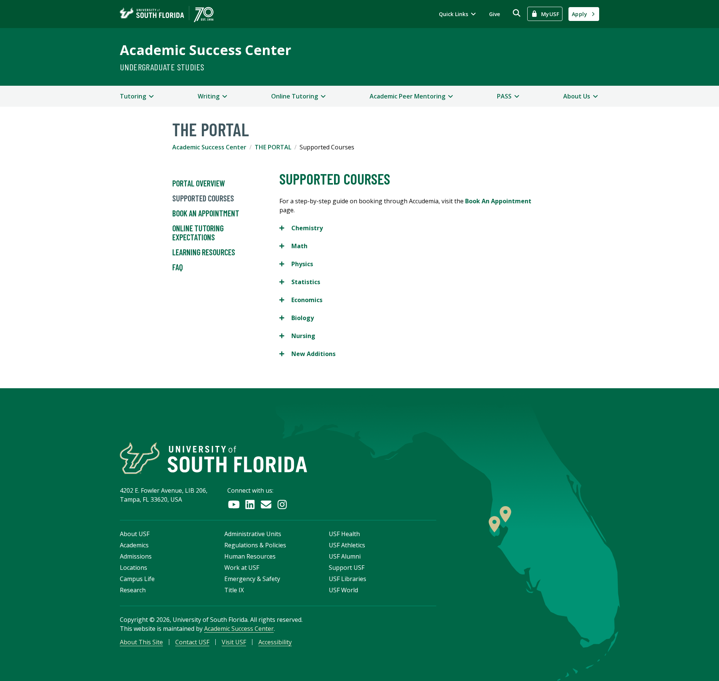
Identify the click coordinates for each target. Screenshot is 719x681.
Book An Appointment (205, 213)
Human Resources (250, 556)
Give (494, 14)
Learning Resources (203, 251)
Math (293, 246)
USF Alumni (345, 556)
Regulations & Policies (255, 545)
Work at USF (241, 567)
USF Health (344, 534)
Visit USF (234, 642)
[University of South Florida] (213, 458)
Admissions (136, 556)
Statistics (299, 282)
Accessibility (275, 642)
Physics (296, 264)
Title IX (234, 590)
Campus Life (137, 579)
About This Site (141, 642)
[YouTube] (233, 504)
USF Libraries (347, 579)
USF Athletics (347, 545)
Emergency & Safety (252, 579)
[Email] (266, 504)
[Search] (516, 13)
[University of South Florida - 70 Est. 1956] (166, 14)
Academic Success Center (205, 50)
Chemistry (301, 228)
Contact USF (192, 642)
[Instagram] (282, 504)
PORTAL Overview (198, 183)
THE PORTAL (273, 147)
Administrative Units (252, 534)
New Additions (307, 354)
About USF (134, 534)
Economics (300, 300)
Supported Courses (203, 198)
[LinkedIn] (250, 504)
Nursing (297, 336)
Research (133, 590)
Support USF (346, 567)
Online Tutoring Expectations (198, 232)
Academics (134, 545)
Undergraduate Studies (162, 66)
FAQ (177, 266)
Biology (296, 318)
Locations (133, 567)
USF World (343, 590)
